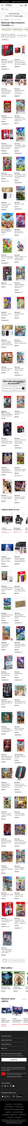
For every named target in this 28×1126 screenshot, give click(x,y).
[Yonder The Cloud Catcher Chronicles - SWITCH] (7, 802)
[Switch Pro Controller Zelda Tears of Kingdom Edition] (21, 429)
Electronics (6, 19)
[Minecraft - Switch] (21, 193)
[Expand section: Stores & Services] (14, 1044)
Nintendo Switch (6, 29)
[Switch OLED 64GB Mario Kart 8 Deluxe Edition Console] (7, 134)
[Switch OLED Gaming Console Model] (7, 909)
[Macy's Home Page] (8, 5)
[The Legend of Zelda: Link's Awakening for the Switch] (21, 163)
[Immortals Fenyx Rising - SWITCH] (7, 883)
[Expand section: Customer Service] (14, 1036)
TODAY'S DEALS (5, 1)
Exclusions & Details (11, 1076)
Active (16, 16)
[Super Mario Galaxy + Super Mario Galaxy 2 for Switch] (21, 633)
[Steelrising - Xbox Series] (7, 979)
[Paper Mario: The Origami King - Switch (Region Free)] (21, 106)
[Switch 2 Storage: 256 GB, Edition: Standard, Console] (7, 50)
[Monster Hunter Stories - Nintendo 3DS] (21, 330)
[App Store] (6, 1096)
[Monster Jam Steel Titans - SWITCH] (21, 717)
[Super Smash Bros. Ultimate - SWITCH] (21, 856)
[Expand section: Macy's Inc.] (14, 1048)
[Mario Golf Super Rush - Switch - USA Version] (7, 245)
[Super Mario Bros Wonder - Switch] (21, 357)
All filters (21, 382)
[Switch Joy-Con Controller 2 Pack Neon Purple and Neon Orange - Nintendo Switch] (21, 577)
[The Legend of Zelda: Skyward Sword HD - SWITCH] (21, 134)
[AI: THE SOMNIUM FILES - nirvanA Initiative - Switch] (7, 547)
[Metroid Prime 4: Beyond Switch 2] (21, 220)
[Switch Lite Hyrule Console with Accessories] (7, 193)
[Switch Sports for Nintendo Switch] (7, 662)
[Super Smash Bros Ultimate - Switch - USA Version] (21, 273)
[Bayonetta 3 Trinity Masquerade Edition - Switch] (7, 829)
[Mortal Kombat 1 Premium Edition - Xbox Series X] (19, 979)
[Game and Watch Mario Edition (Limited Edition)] (21, 604)
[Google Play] (17, 1096)
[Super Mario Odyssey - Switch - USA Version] (7, 163)
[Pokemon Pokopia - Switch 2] (21, 303)
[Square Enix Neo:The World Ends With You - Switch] (7, 690)
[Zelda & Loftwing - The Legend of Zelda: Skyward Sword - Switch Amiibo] (21, 245)
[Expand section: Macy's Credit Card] (14, 1040)
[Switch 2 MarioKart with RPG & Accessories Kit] (21, 79)
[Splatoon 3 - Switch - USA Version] (7, 303)
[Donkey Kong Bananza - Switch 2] (7, 106)
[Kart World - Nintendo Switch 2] (21, 745)
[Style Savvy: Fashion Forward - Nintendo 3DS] (21, 486)
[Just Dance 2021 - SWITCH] (21, 402)
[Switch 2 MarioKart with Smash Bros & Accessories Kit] (7, 79)
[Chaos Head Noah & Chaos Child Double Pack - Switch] (7, 938)
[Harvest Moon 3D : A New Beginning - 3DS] (21, 690)
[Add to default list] (12, 514)
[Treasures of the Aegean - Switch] (21, 883)
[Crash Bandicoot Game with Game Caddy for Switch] (7, 577)
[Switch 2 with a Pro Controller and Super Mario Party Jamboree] (21, 50)
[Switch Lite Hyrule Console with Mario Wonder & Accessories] (7, 330)
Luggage (20, 16)
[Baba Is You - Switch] (7, 273)
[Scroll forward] (23, 388)
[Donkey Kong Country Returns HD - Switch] (21, 458)
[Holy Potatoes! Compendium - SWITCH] (7, 633)
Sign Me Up (14, 1059)
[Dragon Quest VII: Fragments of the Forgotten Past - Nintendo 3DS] (7, 773)
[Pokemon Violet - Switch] (21, 662)
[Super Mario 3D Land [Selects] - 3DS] (7, 357)
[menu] (2, 5)
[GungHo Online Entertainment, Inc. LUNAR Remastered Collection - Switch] (7, 458)
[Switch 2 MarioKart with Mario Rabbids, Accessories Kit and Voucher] (21, 547)
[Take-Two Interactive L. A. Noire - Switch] (7, 486)
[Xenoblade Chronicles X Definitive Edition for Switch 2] (7, 402)
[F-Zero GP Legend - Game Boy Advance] (21, 802)
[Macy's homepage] (2, 19)
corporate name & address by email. (14, 1122)
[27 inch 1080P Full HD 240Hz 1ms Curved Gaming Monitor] (17, 1011)
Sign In (21, 5)
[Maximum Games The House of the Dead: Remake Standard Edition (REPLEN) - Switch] (7, 745)
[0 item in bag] (26, 5)
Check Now (18, 1076)
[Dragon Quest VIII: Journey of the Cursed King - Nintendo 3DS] (21, 829)
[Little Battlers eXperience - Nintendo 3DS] (7, 856)
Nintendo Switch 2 (17, 29)
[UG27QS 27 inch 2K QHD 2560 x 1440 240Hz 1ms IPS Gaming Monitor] (7, 520)
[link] (7, 64)
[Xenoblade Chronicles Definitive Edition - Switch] (7, 604)
